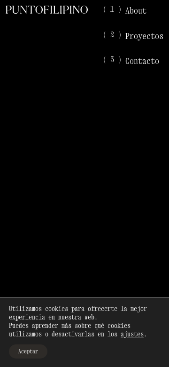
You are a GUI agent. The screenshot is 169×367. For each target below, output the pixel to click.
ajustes (132, 334)
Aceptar (28, 351)
